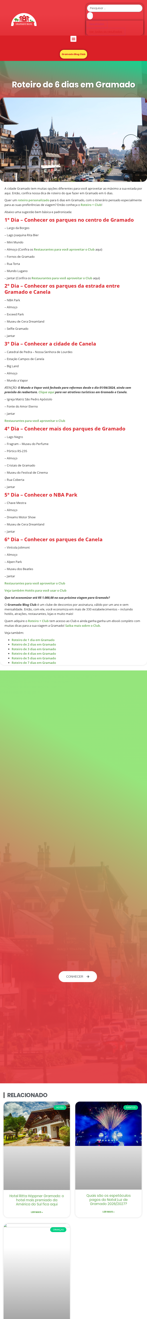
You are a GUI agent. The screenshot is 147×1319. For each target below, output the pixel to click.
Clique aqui (46, 392)
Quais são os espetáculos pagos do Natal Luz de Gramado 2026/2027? (108, 1199)
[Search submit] (90, 16)
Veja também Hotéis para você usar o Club (35, 590)
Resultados (96, 24)
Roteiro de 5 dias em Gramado (34, 658)
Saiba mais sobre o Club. (83, 625)
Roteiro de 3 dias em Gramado (34, 649)
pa (26, 583)
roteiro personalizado (33, 200)
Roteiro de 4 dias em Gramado (34, 653)
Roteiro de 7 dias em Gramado (34, 663)
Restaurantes (14, 583)
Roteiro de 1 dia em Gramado (33, 640)
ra (30, 583)
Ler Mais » (37, 1212)
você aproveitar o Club (48, 583)
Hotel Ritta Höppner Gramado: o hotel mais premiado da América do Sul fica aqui (37, 1200)
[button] (73, 39)
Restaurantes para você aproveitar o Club (64, 249)
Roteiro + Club (91, 205)
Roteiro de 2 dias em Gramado (34, 644)
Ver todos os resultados (105, 32)
